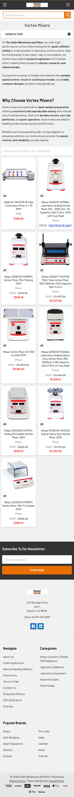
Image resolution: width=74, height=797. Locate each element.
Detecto (8, 749)
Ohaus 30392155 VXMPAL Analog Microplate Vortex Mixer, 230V (18, 434)
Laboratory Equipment (53, 673)
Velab (41, 737)
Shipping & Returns (14, 693)
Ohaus (6, 731)
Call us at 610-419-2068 (37, 617)
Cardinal (42, 743)
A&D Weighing (11, 737)
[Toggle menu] (4, 4)
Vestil (41, 749)
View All (42, 756)
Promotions (10, 675)
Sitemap (8, 706)
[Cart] (69, 5)
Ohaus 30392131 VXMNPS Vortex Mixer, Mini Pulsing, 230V (18, 280)
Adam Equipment (13, 743)
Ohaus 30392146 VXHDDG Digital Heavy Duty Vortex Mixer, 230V (55, 434)
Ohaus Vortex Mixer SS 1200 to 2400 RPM (18, 353)
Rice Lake (44, 731)
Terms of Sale (11, 681)
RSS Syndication (12, 700)
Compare (4, 195)
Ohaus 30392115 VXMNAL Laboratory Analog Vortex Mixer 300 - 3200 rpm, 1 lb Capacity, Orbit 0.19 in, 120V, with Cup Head (55, 208)
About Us (8, 656)
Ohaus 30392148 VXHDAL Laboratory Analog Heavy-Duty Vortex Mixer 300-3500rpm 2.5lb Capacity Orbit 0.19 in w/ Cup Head (55, 358)
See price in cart (60, 225)
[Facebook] (33, 626)
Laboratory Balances (52, 667)
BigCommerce (17, 780)
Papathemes (56, 780)
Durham (7, 756)
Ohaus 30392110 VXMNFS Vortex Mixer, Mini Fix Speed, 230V (18, 505)
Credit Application (13, 662)
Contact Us (9, 687)
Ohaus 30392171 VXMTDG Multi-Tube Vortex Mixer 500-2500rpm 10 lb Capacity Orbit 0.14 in (56, 281)
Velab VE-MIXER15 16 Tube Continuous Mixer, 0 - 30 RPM (18, 205)
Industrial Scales (49, 679)
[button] (69, 34)
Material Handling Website (18, 669)
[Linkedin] (41, 626)
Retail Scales (47, 685)
